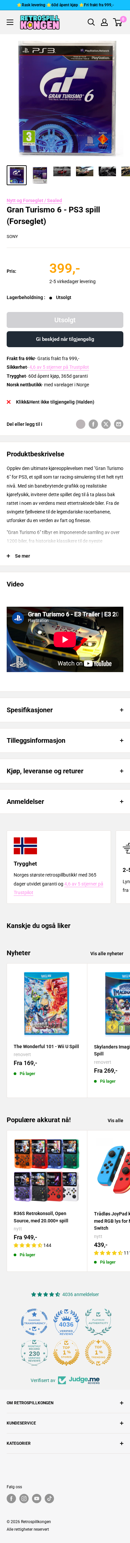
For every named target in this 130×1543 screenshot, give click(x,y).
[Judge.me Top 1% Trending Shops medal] (98, 1352)
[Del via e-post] (118, 424)
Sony (12, 236)
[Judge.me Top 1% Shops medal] (66, 1352)
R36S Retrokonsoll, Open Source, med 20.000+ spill (41, 1217)
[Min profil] (104, 22)
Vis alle (115, 1120)
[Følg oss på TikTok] (49, 1498)
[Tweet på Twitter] (106, 424)
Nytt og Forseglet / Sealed (34, 200)
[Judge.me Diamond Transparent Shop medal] (34, 1322)
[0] (118, 22)
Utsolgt (65, 320)
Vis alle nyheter (106, 953)
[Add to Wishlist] (80, 424)
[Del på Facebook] (93, 424)
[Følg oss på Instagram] (24, 1498)
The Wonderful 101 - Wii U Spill (46, 1046)
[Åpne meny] (10, 22)
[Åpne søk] (91, 22)
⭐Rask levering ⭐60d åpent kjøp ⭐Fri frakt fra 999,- (65, 5)
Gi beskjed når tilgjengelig (65, 339)
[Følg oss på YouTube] (36, 1498)
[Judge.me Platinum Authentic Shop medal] (98, 1322)
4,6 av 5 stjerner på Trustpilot (59, 367)
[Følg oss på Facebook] (11, 1498)
